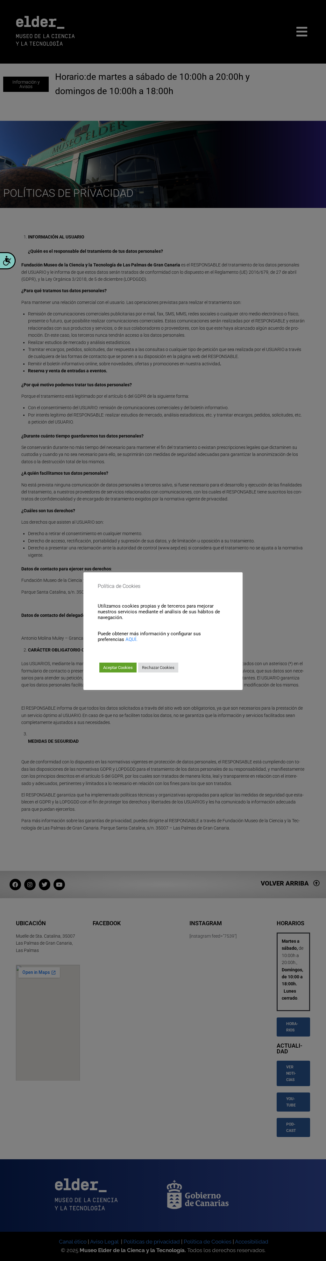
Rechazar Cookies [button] (158, 667)
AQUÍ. (131, 639)
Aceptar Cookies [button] (118, 667)
